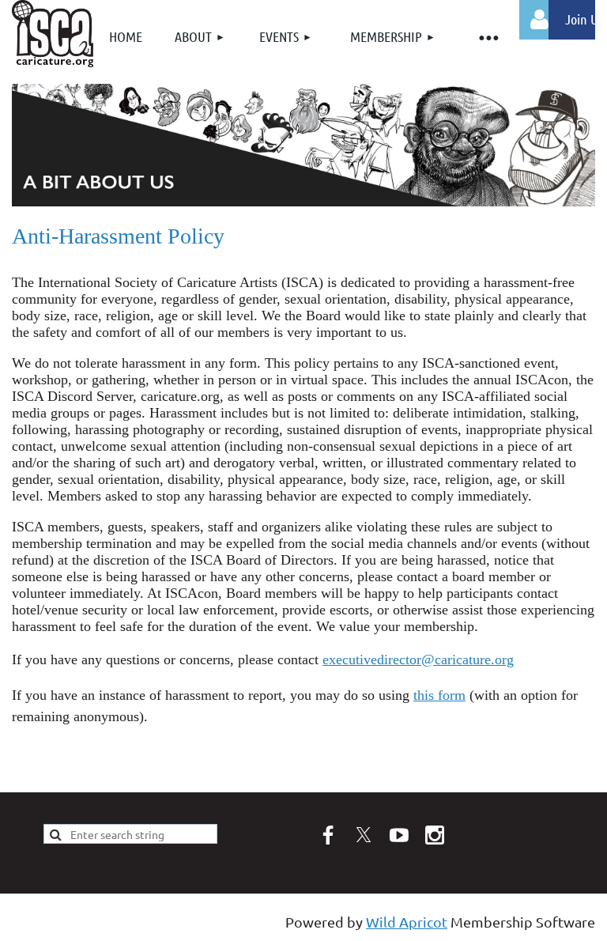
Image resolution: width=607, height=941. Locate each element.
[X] (364, 835)
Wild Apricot (406, 921)
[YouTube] (399, 835)
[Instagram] (435, 835)
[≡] (487, 37)
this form (439, 695)
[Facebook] (328, 835)
